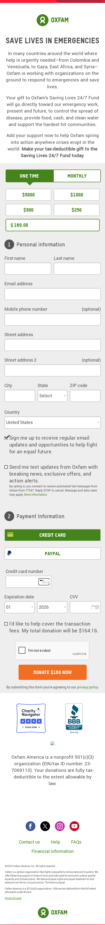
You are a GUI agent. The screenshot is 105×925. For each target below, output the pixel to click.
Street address (18, 334)
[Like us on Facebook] (30, 826)
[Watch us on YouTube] (74, 826)
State (43, 385)
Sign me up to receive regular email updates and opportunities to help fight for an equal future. (53, 444)
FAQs (76, 842)
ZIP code (78, 385)
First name (14, 258)
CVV (74, 597)
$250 (77, 210)
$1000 (76, 195)
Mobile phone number (25, 309)
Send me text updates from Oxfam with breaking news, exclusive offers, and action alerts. (53, 474)
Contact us (29, 842)
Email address (18, 283)
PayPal (52, 554)
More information (35, 494)
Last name (64, 258)
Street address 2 (20, 360)
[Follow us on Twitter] (45, 826)
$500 (28, 210)
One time (29, 176)
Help (55, 842)
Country (12, 412)
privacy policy (87, 687)
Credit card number (24, 571)
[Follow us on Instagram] (60, 826)
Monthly (77, 176)
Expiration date (19, 597)
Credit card (52, 535)
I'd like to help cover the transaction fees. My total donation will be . (53, 627)
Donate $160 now (52, 672)
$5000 (28, 195)
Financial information (53, 851)
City (8, 385)
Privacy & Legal (13, 898)
